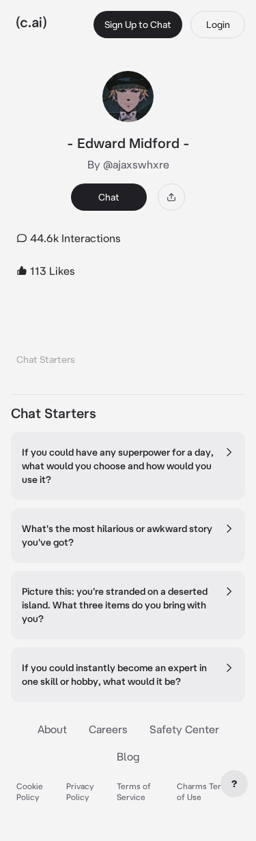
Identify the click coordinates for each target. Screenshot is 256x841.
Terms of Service (134, 791)
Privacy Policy (80, 791)
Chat (108, 197)
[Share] (171, 197)
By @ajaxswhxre (128, 164)
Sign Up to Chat (137, 24)
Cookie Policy (29, 791)
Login (218, 24)
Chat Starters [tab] (45, 359)
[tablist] (128, 342)
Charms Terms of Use (205, 791)
